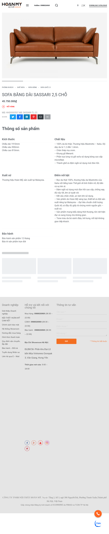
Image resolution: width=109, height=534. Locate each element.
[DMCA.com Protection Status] (25, 454)
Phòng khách (7, 87)
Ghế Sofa (21, 87)
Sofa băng (32, 87)
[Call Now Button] (98, 513)
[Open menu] (27, 5)
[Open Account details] (83, 5)
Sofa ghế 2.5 (46, 87)
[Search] (56, 5)
